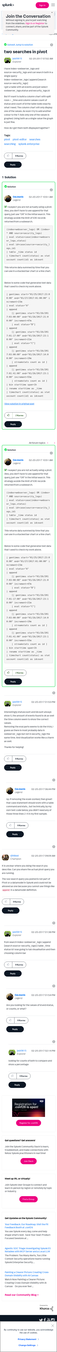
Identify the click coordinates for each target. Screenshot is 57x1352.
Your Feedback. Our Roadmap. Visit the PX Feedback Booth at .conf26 (26, 1226)
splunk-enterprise (28, 143)
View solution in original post (19, 403)
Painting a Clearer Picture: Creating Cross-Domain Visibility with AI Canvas (27, 1274)
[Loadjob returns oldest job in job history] (54, 443)
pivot (7, 139)
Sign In (42, 5)
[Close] (52, 1325)
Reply (12, 164)
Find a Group (28, 1199)
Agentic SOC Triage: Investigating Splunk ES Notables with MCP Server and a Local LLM (28, 1250)
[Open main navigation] (53, 5)
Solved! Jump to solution (20, 44)
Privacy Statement (27, 1339)
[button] (51, 45)
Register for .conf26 (28, 1123)
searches (34, 139)
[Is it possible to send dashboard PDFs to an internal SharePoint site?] (48, 443)
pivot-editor (20, 139)
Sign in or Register (34, 23)
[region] (28, 1336)
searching (10, 143)
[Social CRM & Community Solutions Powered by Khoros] (46, 1307)
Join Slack (28, 1161)
